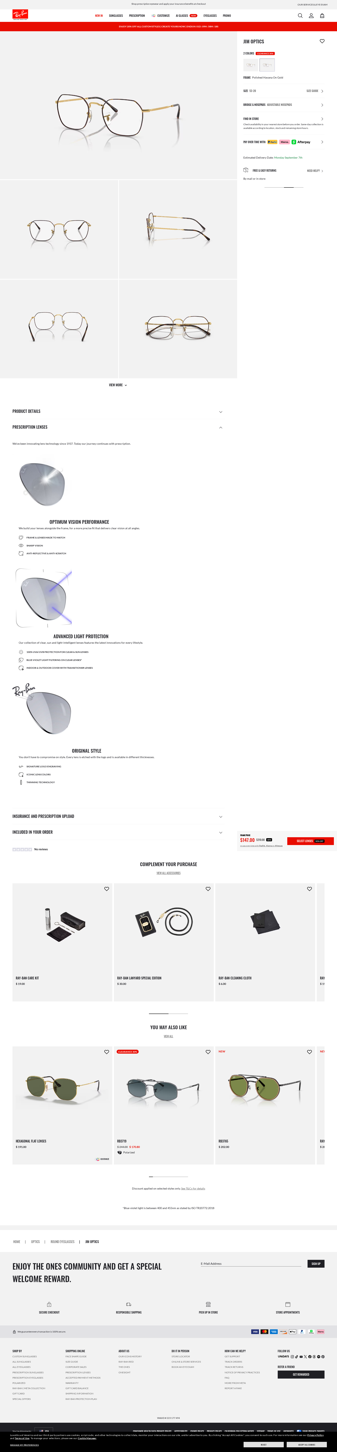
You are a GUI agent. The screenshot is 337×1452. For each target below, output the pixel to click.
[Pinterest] (323, 1356)
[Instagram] (292, 1356)
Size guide (72, 1361)
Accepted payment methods (83, 1377)
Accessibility (180, 1431)
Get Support (232, 1356)
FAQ (227, 1377)
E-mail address (211, 1263)
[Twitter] (305, 1356)
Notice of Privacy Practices (242, 1372)
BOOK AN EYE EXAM (183, 1367)
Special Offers (21, 1399)
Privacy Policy (315, 1435)
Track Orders (233, 1361)
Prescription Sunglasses (27, 1372)
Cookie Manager (87, 1438)
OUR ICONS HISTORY (130, 1356)
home (16, 1241)
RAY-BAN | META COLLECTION (28, 1388)
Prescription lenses (78, 1372)
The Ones (124, 1367)
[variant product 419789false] (250, 65)
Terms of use (273, 1431)
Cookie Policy (197, 1431)
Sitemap (260, 1431)
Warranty (72, 1382)
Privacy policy (214, 1431)
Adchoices (288, 1431)
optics (35, 1241)
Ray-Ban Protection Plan (81, 1399)
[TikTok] (296, 1356)
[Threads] (314, 1356)
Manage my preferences (24, 1445)
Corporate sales (76, 1367)
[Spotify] (318, 1356)
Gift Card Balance (77, 1388)
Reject (264, 1444)
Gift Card (18, 1393)
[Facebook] (309, 1356)
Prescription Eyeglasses (27, 1377)
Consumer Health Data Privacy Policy (152, 1431)
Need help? (313, 170)
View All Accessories (169, 873)
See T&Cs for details (193, 1188)
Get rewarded (301, 1375)
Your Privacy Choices (313, 1431)
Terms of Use (22, 1438)
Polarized (18, 1382)
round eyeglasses (62, 1241)
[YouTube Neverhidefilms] (301, 1356)
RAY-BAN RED (126, 1361)
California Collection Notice (239, 1431)
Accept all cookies (306, 1444)
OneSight (124, 1372)
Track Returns (234, 1367)
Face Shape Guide (76, 1356)
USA (47, 1431)
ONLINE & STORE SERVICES (186, 1361)
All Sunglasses (21, 1361)
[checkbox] (322, 41)
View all (168, 1036)
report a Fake (233, 1388)
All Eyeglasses (21, 1367)
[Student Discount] (283, 1356)
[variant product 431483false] (267, 65)
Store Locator (181, 1356)
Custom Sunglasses (24, 1356)
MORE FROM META (235, 1382)
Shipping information (79, 1393)
